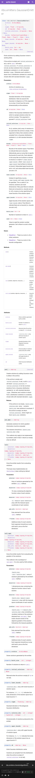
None (18, 109)
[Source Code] (2, 775)
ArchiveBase (16, 83)
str (20, 509)
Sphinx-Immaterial (21, 772)
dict (17, 509)
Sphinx (9, 772)
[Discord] (5, 775)
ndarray (25, 509)
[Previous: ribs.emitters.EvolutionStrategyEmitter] (2, 764)
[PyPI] (8, 775)
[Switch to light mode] (28, 2)
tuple (21, 143)
